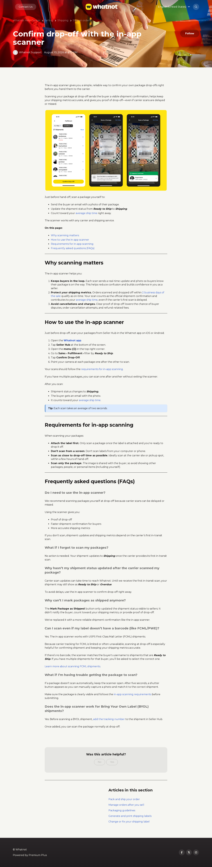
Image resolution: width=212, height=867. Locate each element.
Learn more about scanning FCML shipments (72, 666)
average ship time (86, 213)
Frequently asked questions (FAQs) (73, 248)
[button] (174, 6)
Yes (112, 762)
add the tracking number (109, 719)
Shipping (62, 20)
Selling (49, 20)
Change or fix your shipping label (129, 821)
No (99, 762)
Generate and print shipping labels (129, 816)
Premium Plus (38, 855)
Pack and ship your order (124, 799)
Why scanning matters (65, 235)
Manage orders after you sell (126, 804)
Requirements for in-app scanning (72, 243)
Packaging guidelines (121, 810)
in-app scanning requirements (132, 694)
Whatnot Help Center (26, 20)
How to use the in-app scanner (70, 239)
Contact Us (25, 6)
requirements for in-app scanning (102, 369)
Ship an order (81, 20)
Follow (189, 33)
